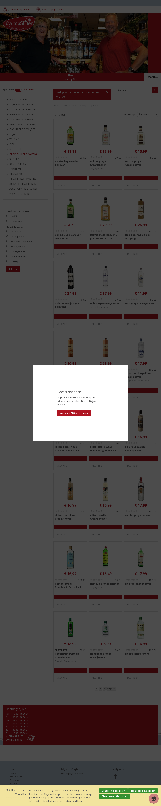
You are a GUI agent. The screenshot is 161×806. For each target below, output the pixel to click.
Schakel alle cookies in (113, 790)
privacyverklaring (74, 801)
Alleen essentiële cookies (115, 796)
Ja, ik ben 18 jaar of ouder (74, 413)
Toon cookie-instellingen (143, 790)
